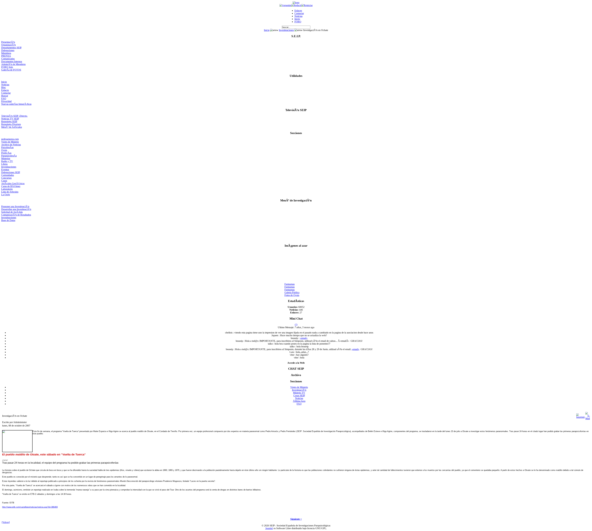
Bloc (3, 87)
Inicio (297, 19)
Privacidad (6, 101)
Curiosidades (7, 175)
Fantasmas (289, 281)
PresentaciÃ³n (8, 42)
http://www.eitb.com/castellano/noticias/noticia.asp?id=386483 (30, 507)
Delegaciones (7, 50)
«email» (304, 338)
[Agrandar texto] (285, 5)
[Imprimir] (580, 415)
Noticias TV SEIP (10, 118)
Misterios (5, 158)
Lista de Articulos (9, 191)
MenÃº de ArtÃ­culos (11, 127)
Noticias (298, 16)
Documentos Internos (11, 61)
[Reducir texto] (296, 5)
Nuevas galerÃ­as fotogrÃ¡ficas (16, 104)
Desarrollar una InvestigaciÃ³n (16, 209)
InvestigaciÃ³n (299, 390)
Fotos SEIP (290, 295)
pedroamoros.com (10, 139)
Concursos (6, 178)
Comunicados (8, 58)
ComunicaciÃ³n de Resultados (16, 214)
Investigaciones (286, 30)
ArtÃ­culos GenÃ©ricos (13, 183)
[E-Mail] (587, 415)
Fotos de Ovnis (291, 292)
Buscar (4, 95)
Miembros (6, 53)
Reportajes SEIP (9, 121)
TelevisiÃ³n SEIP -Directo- (14, 116)
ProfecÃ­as (6, 153)
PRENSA (6, 56)
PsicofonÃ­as (7, 147)
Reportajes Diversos (11, 124)
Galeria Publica (291, 289)
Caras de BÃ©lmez (10, 186)
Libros (4, 164)
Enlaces (298, 10)
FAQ (3, 98)
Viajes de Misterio (10, 141)
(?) (296, 324)
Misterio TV (299, 392)
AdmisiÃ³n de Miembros (13, 64)
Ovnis (4, 150)
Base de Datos (8, 220)
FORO (297, 21)
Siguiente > (296, 519)
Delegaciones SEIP (10, 172)
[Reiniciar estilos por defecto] (307, 5)
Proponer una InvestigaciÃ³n (15, 206)
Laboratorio (7, 189)
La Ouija (5, 194)
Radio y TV (7, 161)
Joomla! (269, 528)
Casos (4, 180)
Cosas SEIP (299, 395)
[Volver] (6, 522)
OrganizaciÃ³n (8, 44)
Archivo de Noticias (11, 144)
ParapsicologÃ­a (9, 155)
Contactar (299, 13)
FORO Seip (7, 67)
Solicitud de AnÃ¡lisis (12, 212)
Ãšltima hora (299, 401)
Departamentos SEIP (11, 47)
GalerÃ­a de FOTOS (11, 69)
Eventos (5, 169)
